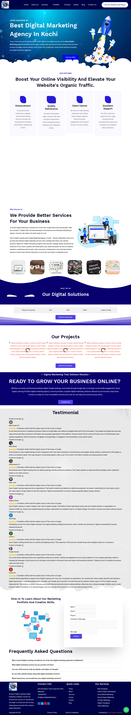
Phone (73, 615)
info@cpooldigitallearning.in (47, 697)
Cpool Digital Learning (114, 712)
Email (72, 611)
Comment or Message (77, 619)
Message (73, 632)
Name (72, 607)
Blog (83, 5)
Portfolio (56, 5)
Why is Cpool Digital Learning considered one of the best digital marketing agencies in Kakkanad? (47, 660)
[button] (11, 350)
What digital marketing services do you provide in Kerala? (33, 665)
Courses (67, 5)
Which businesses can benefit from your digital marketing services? (36, 678)
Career (76, 5)
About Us (34, 5)
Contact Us (92, 5)
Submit (76, 636)
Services (44, 5)
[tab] (27, 310)
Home (26, 5)
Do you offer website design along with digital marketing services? (36, 674)
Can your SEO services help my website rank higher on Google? (35, 669)
